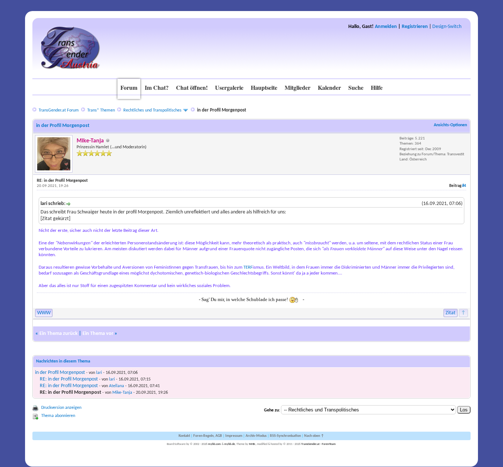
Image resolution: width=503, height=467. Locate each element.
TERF (248, 267)
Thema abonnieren (58, 416)
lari (99, 373)
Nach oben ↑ (314, 436)
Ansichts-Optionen (450, 125)
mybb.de (229, 444)
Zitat (450, 313)
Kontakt (184, 436)
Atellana (116, 386)
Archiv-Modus (256, 436)
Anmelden (386, 26)
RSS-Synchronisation (285, 436)
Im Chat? (157, 87)
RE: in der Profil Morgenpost (69, 379)
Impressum (233, 436)
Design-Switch (446, 26)
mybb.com (214, 444)
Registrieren (415, 26)
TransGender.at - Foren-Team (318, 444)
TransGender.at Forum (59, 110)
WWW (43, 313)
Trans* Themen (101, 110)
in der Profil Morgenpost (60, 372)
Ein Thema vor (97, 333)
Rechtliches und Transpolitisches (152, 110)
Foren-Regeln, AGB (207, 436)
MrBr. (252, 444)
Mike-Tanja (122, 392)
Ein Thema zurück (58, 333)
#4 (464, 186)
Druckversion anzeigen (61, 408)
